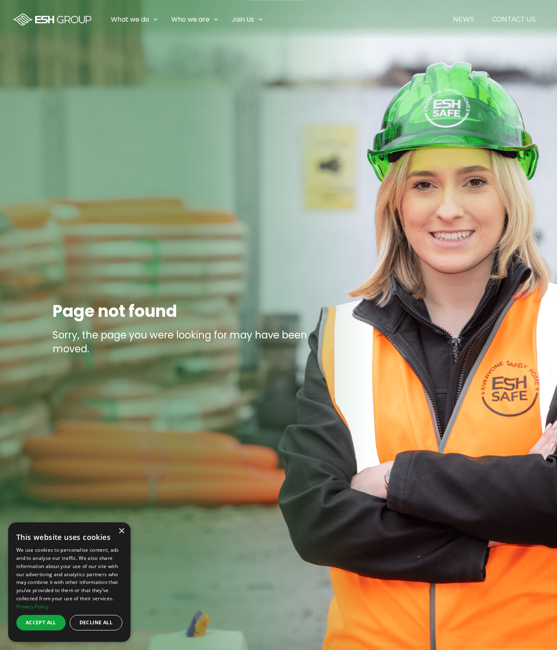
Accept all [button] (41, 622)
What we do (130, 19)
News (463, 19)
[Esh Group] (52, 19)
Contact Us (514, 19)
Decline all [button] (96, 622)
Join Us (243, 19)
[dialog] (69, 582)
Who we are (190, 19)
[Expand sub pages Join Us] (551, 19)
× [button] (121, 531)
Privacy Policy (32, 606)
